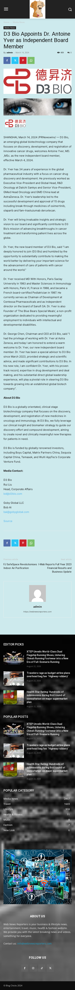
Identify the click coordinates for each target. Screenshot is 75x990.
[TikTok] (41, 968)
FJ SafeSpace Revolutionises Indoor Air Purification (20, 566)
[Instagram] (33, 968)
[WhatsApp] (31, 60)
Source (7, 521)
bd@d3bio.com (12, 493)
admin (10, 52)
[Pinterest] (23, 60)
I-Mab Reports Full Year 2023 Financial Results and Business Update (55, 568)
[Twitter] (15, 60)
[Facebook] (6, 60)
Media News (19, 22)
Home (6, 22)
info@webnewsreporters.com (34, 943)
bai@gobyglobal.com (16, 512)
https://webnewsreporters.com (37, 611)
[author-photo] (37, 601)
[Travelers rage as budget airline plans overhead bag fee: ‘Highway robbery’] (13, 678)
